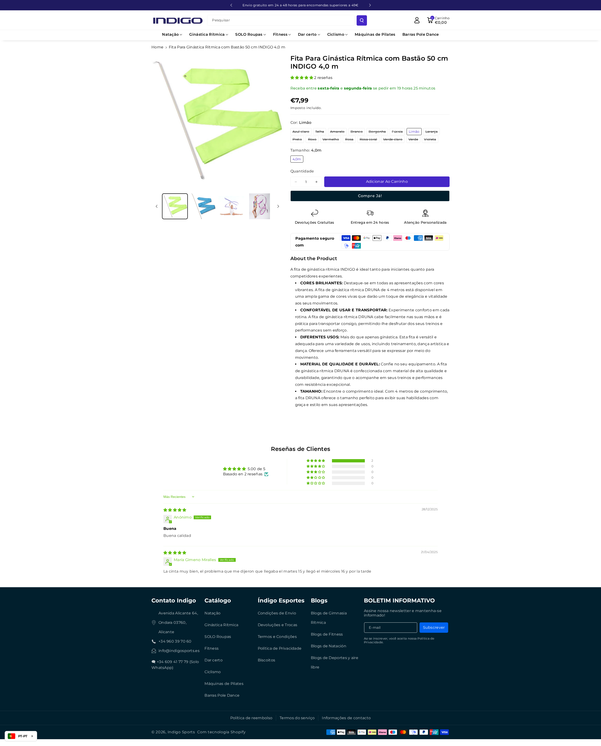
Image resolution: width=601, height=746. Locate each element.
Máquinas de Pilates (223, 683)
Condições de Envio (277, 613)
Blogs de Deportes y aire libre (334, 662)
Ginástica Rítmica (221, 625)
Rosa (350, 140)
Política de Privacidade (280, 648)
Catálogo (217, 600)
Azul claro (302, 132)
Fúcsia (398, 132)
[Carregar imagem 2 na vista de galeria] (203, 206)
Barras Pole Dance (221, 695)
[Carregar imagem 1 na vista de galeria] (175, 206)
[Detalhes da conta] (417, 20)
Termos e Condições (277, 636)
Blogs (319, 600)
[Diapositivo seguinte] (370, 5)
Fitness (211, 648)
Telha (320, 132)
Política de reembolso (251, 718)
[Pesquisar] (362, 20)
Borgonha (378, 132)
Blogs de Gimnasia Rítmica (329, 618)
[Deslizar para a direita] (278, 206)
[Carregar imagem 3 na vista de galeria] (231, 206)
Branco (358, 132)
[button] (172, 34)
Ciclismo (212, 672)
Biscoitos (266, 660)
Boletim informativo (399, 600)
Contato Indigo (173, 600)
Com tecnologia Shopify (221, 732)
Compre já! (370, 196)
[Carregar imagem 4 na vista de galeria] (259, 206)
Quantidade (302, 171)
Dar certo (213, 660)
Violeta (431, 140)
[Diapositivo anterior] (231, 5)
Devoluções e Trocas (277, 625)
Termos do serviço (297, 718)
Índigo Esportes (281, 600)
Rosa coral (369, 140)
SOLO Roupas (217, 636)
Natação (212, 613)
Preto (298, 140)
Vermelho (332, 140)
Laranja (432, 132)
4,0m (298, 160)
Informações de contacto (346, 718)
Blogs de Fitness (327, 634)
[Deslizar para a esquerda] (156, 206)
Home (157, 47)
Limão (415, 132)
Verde (414, 140)
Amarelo (338, 132)
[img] (174, 510)
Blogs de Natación (328, 646)
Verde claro (394, 140)
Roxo (313, 140)
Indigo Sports (181, 732)
